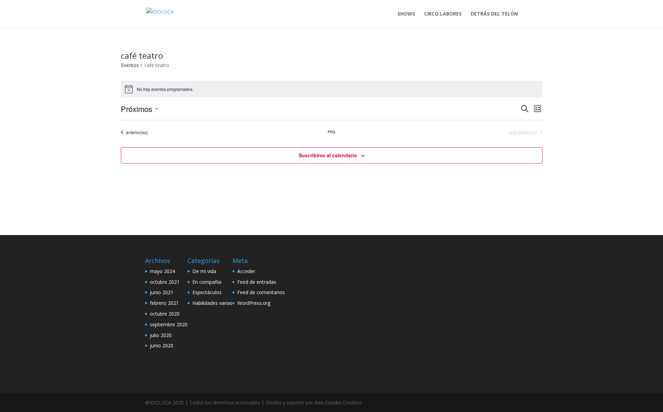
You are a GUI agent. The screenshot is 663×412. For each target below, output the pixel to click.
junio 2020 (161, 345)
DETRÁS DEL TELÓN (494, 14)
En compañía (206, 282)
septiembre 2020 (169, 324)
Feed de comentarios (261, 292)
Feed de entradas (256, 282)
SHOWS (406, 14)
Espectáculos (207, 292)
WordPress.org (253, 303)
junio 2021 (161, 292)
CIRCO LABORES (443, 14)
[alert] (331, 89)
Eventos (130, 65)
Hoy (331, 131)
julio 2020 (161, 335)
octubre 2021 (165, 282)
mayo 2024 (162, 271)
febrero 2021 (164, 303)
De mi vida (204, 271)
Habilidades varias (212, 303)
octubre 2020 (165, 313)
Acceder (246, 271)
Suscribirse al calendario (328, 155)
